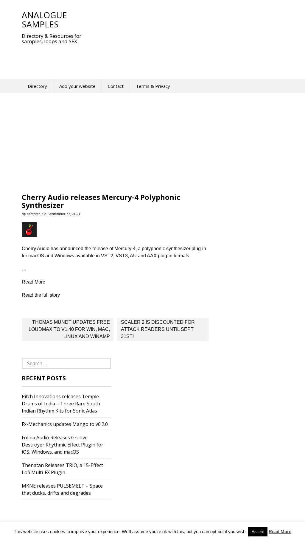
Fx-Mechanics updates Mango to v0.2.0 (65, 424)
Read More (280, 531)
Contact (116, 86)
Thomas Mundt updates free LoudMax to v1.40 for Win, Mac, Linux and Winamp (69, 329)
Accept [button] (258, 532)
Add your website (77, 86)
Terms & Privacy (153, 86)
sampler (33, 214)
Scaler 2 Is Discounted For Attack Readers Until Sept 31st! (158, 329)
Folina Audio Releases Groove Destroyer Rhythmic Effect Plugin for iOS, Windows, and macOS (62, 444)
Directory (37, 86)
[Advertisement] (130, 57)
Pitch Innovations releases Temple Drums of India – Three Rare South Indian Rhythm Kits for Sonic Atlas (61, 403)
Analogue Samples (44, 19)
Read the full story (41, 295)
